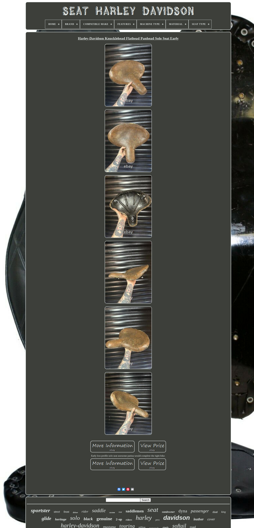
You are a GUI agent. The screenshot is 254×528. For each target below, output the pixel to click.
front (66, 511)
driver (75, 512)
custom (112, 512)
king (223, 512)
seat (152, 509)
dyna (183, 511)
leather (199, 519)
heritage (60, 519)
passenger (200, 510)
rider (85, 511)
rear (120, 512)
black (88, 518)
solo (75, 518)
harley (144, 517)
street (57, 511)
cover (211, 519)
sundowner (168, 511)
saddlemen (135, 511)
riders (129, 519)
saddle (99, 510)
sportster (40, 510)
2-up (119, 519)
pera (157, 520)
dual (215, 511)
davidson (176, 517)
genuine (104, 518)
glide (46, 518)
